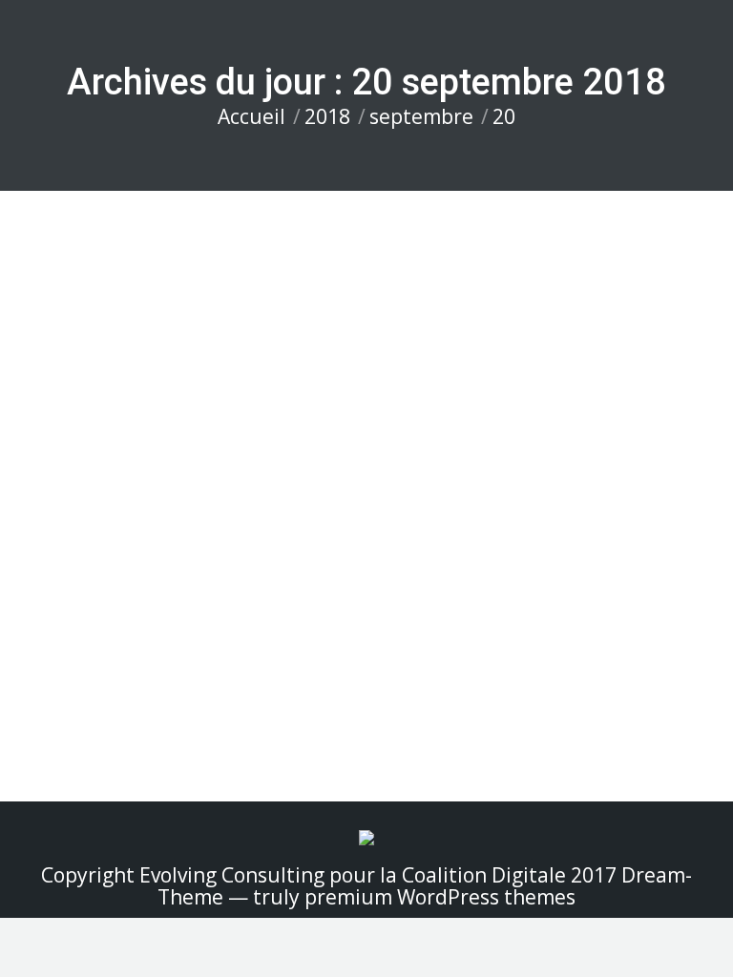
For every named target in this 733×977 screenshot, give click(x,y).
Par (203, 612)
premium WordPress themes (440, 896)
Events (125, 611)
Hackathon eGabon (119, 579)
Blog (63, 611)
